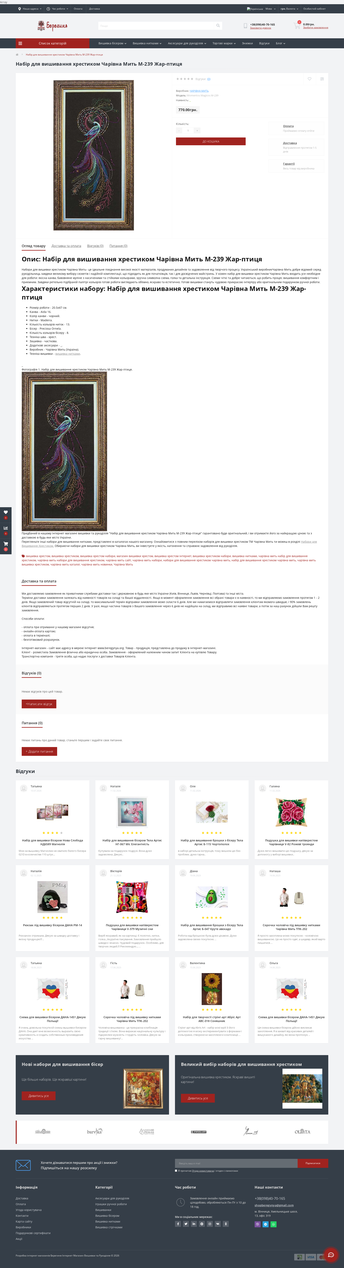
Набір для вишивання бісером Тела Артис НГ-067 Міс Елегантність (132, 842)
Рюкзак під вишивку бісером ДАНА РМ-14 (52, 925)
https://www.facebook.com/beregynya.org (178, 1224)
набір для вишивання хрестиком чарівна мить (264, 560)
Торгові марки (223, 43)
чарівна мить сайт (118, 560)
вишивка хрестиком (65, 556)
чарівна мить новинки (96, 564)
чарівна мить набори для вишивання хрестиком (70, 560)
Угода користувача (203, 1170)
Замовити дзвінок (260, 28)
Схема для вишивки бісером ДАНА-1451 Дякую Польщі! (53, 1019)
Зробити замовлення (315, 27)
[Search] (218, 26)
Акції (19, 1239)
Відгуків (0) (95, 246)
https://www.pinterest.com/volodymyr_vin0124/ (202, 1224)
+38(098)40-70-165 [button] (270, 1198)
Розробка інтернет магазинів (33, 1255)
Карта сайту (24, 1221)
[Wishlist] (309, 79)
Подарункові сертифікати (33, 1233)
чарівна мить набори (147, 560)
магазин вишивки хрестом (135, 556)
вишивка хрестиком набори (212, 556)
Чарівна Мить (199, 91)
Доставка (94, 8)
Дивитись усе (39, 1096)
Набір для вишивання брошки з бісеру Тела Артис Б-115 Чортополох (212, 842)
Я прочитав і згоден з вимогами (208, 1170)
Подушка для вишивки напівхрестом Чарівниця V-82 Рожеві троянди (291, 842)
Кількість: (182, 124)
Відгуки (264, 43)
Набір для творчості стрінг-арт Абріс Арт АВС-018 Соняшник (212, 1019)
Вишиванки (103, 1210)
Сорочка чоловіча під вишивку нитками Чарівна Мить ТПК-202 (291, 927)
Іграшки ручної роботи (111, 1204)
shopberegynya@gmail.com (274, 1205)
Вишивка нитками (146, 43)
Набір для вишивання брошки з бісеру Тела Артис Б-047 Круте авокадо (212, 927)
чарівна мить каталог (65, 564)
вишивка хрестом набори (97, 556)
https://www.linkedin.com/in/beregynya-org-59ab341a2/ (194, 1224)
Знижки (247, 43)
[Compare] (322, 79)
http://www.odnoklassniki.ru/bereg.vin (226, 1224)
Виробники (23, 1227)
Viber (258, 1224)
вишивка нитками (67, 354)
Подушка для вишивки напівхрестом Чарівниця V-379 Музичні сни (132, 927)
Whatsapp (274, 1224)
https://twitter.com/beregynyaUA (186, 1224)
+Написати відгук (39, 704)
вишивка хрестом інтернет (172, 556)
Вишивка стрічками (108, 1227)
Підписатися (313, 1163)
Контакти (22, 1216)
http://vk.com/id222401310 (218, 1224)
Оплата (78, 8)
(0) (208, 79)
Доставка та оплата (66, 246)
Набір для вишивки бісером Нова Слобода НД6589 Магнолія (52, 842)
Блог (279, 43)
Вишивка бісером (111, 43)
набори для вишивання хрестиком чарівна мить (196, 560)
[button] (6, 546)
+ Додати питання (39, 751)
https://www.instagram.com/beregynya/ (210, 1224)
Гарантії (289, 164)
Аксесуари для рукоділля (185, 43)
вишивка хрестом (38, 556)
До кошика (211, 141)
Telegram (266, 1224)
